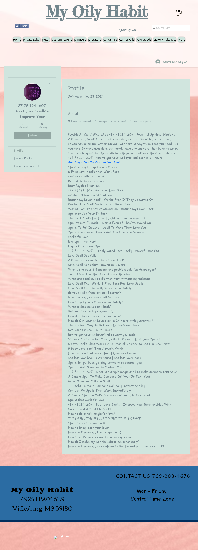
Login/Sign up (126, 30)
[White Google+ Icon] (67, 536)
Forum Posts (23, 158)
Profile (18, 150)
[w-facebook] (55, 537)
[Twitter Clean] (61, 536)
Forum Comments (26, 166)
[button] (179, 13)
